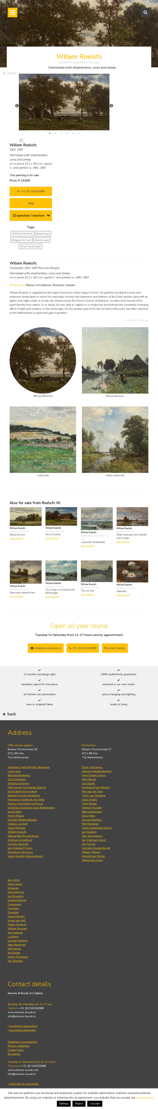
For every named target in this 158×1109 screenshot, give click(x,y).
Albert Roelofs (17, 828)
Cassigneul (14, 904)
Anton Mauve (16, 816)
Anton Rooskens (18, 957)
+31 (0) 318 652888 (32, 191)
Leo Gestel (88, 783)
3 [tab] (61, 133)
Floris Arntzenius (92, 767)
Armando (13, 888)
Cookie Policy (16, 1050)
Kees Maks (88, 816)
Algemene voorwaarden (22, 1042)
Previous (17, 106)
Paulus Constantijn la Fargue (25, 803)
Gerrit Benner (16, 892)
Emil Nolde (14, 949)
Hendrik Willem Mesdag (22, 820)
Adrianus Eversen (18, 783)
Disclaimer (14, 1054)
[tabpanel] (64, 102)
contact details (115, 648)
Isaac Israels (89, 799)
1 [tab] (50, 133)
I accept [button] (95, 1103)
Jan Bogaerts (16, 896)
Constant (13, 908)
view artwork (16, 538)
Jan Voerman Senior (94, 840)
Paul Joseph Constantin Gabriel (27, 787)
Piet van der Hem (92, 791)
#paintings (43, 233)
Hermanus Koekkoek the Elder (26, 799)
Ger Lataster (15, 932)
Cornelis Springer (18, 844)
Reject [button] (79, 1103)
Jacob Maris (15, 812)
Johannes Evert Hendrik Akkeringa (29, 767)
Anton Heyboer (17, 924)
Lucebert (13, 936)
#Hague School (21, 240)
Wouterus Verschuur (20, 852)
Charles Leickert (18, 824)
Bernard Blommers (19, 775)
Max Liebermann (92, 812)
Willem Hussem (17, 928)
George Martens (92, 820)
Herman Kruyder (92, 808)
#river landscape (30, 246)
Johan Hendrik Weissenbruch (25, 856)
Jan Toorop (88, 844)
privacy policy (145, 1098)
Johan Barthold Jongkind (22, 791)
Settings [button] (63, 1103)
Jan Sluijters (89, 832)
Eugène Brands (17, 900)
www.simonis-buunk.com (23, 1070)
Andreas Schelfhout (20, 840)
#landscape (42, 240)
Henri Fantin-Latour (94, 775)
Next (111, 106)
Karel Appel (15, 884)
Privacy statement (19, 1046)
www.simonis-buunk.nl (22, 1012)
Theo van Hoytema (93, 795)
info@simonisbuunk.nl (47, 648)
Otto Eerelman (17, 779)
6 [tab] (79, 133)
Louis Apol (14, 771)
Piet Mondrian (90, 824)
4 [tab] (67, 133)
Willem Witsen (91, 852)
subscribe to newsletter (24, 1084)
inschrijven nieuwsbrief (23, 1026)
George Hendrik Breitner (97, 771)
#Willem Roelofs (22, 233)
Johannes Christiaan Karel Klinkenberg (31, 808)
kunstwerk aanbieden (22, 1030)
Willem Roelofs (17, 832)
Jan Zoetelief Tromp (20, 848)
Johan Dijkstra (16, 916)
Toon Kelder (89, 803)
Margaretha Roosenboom (23, 836)
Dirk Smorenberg (92, 836)
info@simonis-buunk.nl (22, 1016)
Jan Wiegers (15, 961)
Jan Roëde (14, 953)
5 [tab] (73, 133)
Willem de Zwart (92, 860)
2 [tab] (55, 133)
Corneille (13, 912)
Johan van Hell (17, 920)
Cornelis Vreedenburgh (96, 848)
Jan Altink (13, 880)
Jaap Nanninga (17, 945)
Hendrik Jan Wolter (93, 856)
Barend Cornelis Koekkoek (24, 795)
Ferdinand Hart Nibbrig (96, 787)
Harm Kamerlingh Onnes (97, 828)
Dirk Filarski (89, 779)
